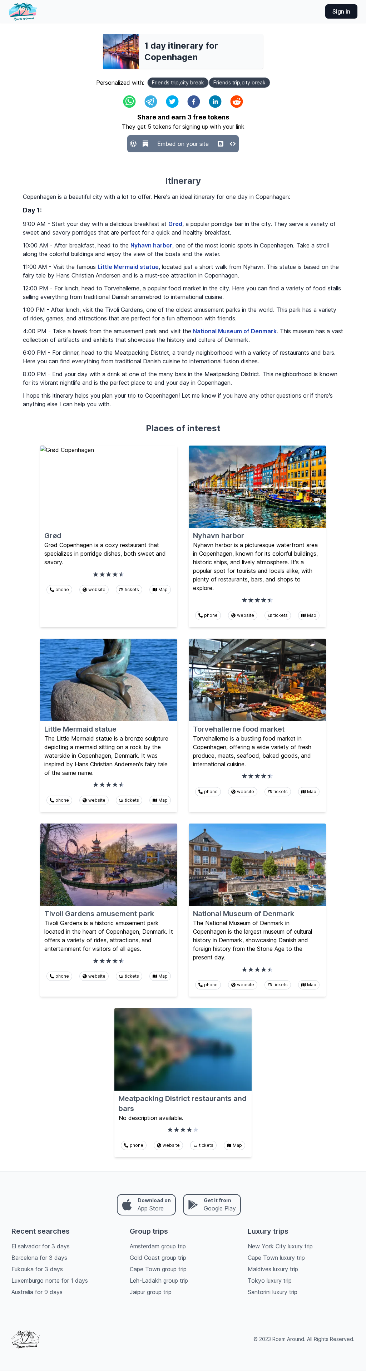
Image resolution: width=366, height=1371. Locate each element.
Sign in (341, 11)
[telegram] (151, 101)
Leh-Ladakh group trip (159, 1280)
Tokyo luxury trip (270, 1280)
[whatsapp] (129, 101)
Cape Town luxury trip (276, 1257)
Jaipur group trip (151, 1292)
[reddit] (236, 101)
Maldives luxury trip (273, 1269)
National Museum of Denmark (235, 331)
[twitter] (172, 101)
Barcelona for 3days (39, 1257)
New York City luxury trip (280, 1246)
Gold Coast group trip (158, 1257)
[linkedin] (215, 101)
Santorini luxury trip (272, 1292)
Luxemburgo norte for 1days (49, 1280)
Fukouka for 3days (37, 1269)
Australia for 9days (37, 1292)
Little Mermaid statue (128, 266)
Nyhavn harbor (151, 245)
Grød (175, 223)
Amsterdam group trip (158, 1246)
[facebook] (193, 101)
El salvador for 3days (40, 1246)
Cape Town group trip (158, 1269)
